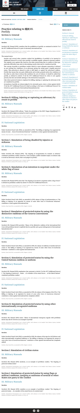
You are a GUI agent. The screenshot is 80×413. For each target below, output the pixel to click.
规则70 (56, 24)
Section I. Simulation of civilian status (69, 86)
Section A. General (68, 33)
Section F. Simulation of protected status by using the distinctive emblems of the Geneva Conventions (70, 62)
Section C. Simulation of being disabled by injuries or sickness (70, 46)
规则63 (12, 24)
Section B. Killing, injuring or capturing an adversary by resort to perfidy (70, 38)
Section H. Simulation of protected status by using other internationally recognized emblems (70, 80)
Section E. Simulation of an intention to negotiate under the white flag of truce (70, 53)
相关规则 (66, 25)
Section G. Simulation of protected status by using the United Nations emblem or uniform (70, 71)
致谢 (68, 3)
